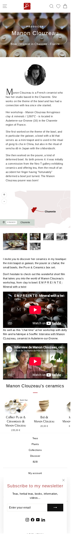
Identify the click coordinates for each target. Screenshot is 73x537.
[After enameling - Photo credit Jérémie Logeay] (48, 236)
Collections (35, 450)
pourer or (49, 263)
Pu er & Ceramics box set (39, 267)
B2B (35, 461)
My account (35, 473)
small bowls (10, 267)
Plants (35, 444)
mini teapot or (20, 263)
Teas (35, 438)
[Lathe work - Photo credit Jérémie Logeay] (62, 236)
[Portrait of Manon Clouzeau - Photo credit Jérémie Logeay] (35, 246)
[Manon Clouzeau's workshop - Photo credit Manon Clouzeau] (15, 241)
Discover (35, 456)
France (11, 222)
